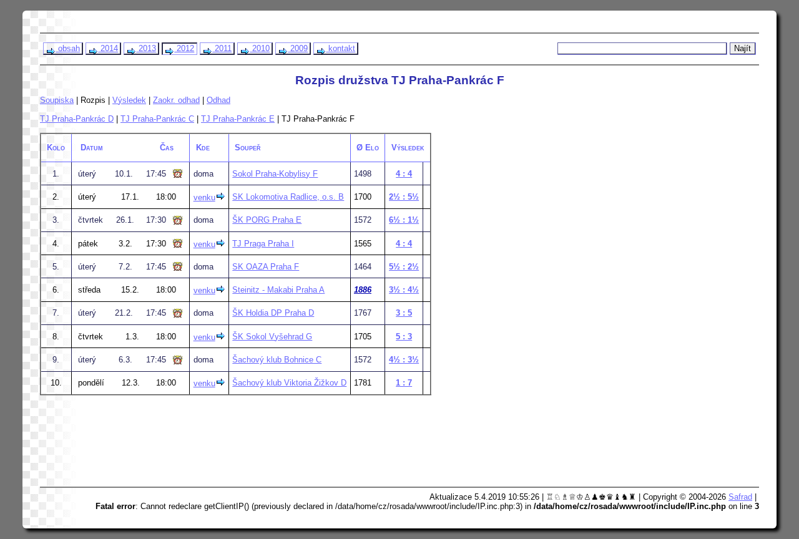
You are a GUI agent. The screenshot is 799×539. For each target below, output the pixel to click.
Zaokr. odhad (176, 100)
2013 (146, 48)
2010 (260, 48)
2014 (108, 48)
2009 (298, 48)
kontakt (340, 48)
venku (204, 197)
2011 (222, 48)
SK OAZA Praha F (265, 266)
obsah (68, 48)
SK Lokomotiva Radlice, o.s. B (288, 197)
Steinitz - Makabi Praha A (278, 289)
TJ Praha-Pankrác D (77, 119)
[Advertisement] (281, 450)
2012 (184, 48)
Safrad (740, 497)
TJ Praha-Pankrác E (238, 119)
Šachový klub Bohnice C (276, 359)
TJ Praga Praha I (263, 243)
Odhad (218, 100)
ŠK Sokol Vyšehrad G (272, 336)
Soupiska (57, 100)
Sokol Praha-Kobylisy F (275, 173)
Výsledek (129, 100)
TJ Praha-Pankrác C (157, 119)
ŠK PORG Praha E (266, 220)
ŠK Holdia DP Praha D (273, 313)
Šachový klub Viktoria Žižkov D (289, 382)
